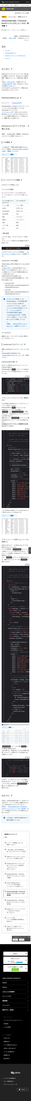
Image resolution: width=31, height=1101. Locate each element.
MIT (23, 306)
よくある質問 (7, 1027)
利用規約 (6, 1023)
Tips (11, 5)
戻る (6, 837)
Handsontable (6, 84)
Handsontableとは (10, 53)
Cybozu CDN (11, 82)
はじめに (7, 50)
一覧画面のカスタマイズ (22, 16)
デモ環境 (5, 147)
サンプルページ (7, 112)
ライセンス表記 (15, 310)
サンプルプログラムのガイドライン (13, 1020)
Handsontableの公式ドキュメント (12, 355)
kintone (6, 5)
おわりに (7, 58)
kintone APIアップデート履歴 (22, 13)
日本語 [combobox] (24, 1089)
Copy (27, 246)
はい (15, 939)
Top (2, 5)
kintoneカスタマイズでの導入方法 (15, 55)
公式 (14, 954)
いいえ (21, 939)
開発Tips (16, 5)
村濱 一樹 (12, 38)
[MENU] (27, 1)
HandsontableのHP (13, 315)
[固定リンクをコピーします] (6, 26)
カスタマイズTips (24, 5)
